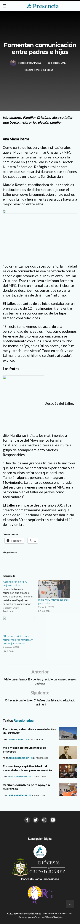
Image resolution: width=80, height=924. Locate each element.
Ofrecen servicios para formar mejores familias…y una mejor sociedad (18, 639)
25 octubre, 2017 (57, 62)
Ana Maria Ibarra (18, 776)
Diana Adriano (16, 739)
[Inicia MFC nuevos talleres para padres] (54, 589)
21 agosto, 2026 (35, 739)
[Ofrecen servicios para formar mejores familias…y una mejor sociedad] (18, 625)
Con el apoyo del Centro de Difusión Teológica (40, 917)
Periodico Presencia (19, 758)
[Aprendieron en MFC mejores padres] (20, 596)
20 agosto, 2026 (38, 795)
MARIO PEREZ (33, 62)
